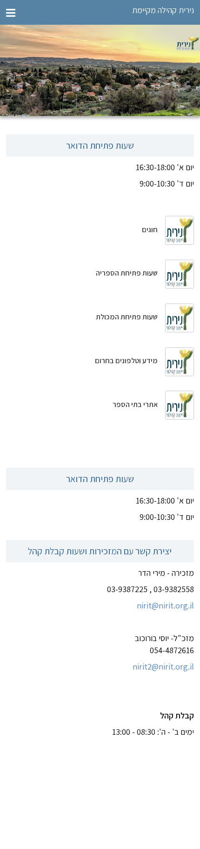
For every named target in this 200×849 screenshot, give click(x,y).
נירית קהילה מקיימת (163, 10)
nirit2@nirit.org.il (163, 666)
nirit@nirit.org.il (165, 605)
